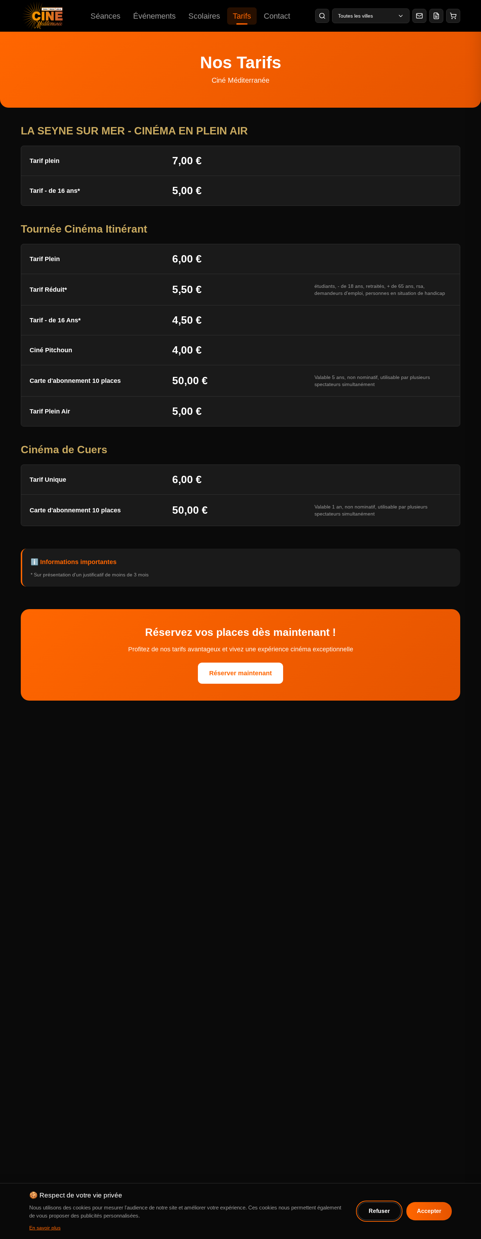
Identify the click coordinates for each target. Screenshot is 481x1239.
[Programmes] (436, 16)
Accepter (429, 1211)
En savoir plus (45, 1228)
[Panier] (453, 16)
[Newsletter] (419, 16)
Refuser (379, 1211)
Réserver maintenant (240, 673)
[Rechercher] (322, 16)
